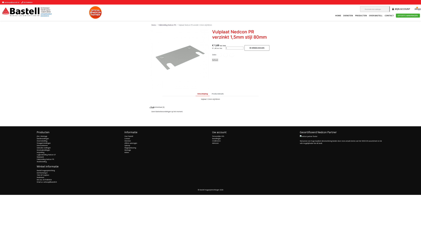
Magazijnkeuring (130, 148)
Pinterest (231, 54)
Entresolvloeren (42, 145)
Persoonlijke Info (218, 136)
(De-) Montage (42, 136)
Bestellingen (216, 138)
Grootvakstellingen (43, 150)
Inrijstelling (40, 152)
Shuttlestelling (42, 162)
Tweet (225, 54)
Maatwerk (40, 157)
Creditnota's (216, 141)
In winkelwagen (257, 48)
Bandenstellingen (43, 138)
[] (389, 9)
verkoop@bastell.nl (50, 182)
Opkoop (127, 145)
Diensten (127, 141)
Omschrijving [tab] (202, 94)
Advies (126, 152)
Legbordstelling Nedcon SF (46, 155)
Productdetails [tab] (218, 94)
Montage (127, 150)
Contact (127, 138)
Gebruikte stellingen (44, 148)
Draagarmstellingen (44, 143)
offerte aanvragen (130, 143)
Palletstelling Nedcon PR (45, 159)
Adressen (215, 143)
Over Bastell (128, 136)
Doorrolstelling (42, 141)
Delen (219, 54)
